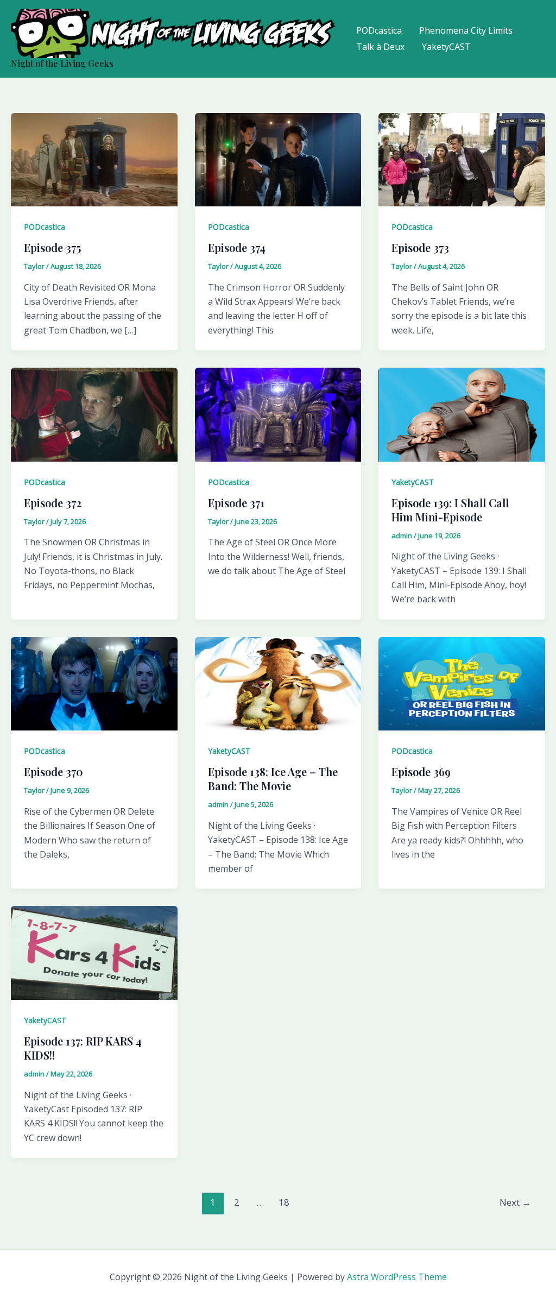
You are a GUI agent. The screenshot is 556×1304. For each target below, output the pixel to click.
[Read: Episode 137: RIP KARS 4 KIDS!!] (94, 952)
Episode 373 (420, 247)
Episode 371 (236, 502)
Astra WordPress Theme (397, 1277)
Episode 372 (52, 502)
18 (284, 1202)
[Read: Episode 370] (94, 683)
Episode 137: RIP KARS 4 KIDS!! (83, 1048)
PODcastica (379, 30)
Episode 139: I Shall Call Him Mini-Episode (450, 509)
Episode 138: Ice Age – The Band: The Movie (273, 778)
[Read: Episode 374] (278, 159)
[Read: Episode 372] (94, 414)
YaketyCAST (446, 47)
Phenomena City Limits (466, 30)
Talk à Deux (380, 47)
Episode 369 (421, 771)
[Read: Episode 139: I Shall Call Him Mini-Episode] (461, 414)
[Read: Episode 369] (461, 683)
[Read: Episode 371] (278, 414)
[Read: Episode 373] (461, 159)
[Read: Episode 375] (94, 159)
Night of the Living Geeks (62, 63)
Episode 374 (237, 247)
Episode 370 (53, 771)
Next (515, 1202)
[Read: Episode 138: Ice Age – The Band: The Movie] (278, 683)
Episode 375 (52, 247)
